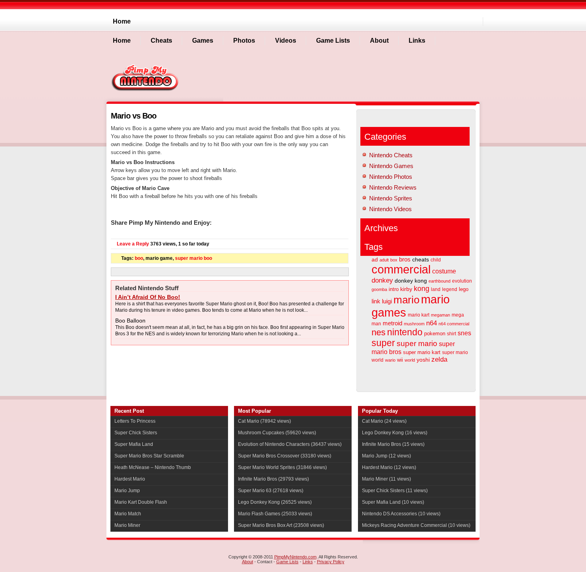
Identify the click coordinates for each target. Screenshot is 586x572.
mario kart (418, 315)
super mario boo (193, 258)
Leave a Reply (133, 244)
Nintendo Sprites (390, 198)
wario (390, 360)
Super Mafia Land (133, 444)
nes (378, 332)
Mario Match (127, 514)
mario (406, 300)
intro (394, 289)
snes (464, 333)
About (247, 561)
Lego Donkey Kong (259, 502)
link (376, 301)
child (436, 260)
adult (384, 259)
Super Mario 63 (254, 490)
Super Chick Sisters (135, 432)
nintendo (405, 332)
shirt (451, 333)
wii (400, 360)
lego (463, 289)
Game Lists (287, 561)
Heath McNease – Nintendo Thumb (152, 467)
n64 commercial (454, 323)
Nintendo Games (391, 165)
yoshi (423, 360)
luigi (387, 301)
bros (405, 259)
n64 (431, 323)
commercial (401, 269)
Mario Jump (127, 490)
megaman (440, 315)
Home (122, 21)
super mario (417, 343)
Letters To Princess (134, 421)
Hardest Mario (129, 479)
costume (444, 271)
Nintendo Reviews (393, 187)
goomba (379, 289)
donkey (382, 280)
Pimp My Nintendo (146, 77)
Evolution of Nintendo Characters (274, 444)
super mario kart (421, 352)
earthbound (439, 281)
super (383, 343)
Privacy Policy (330, 561)
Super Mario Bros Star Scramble (149, 456)
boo (139, 258)
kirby (406, 289)
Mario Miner (127, 525)
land (435, 289)
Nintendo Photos (390, 176)
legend (449, 289)
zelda (439, 359)
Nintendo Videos (390, 209)
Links (308, 561)
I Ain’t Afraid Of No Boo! (147, 297)
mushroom (414, 323)
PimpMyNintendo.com (295, 556)
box (393, 259)
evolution (462, 281)
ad (375, 260)
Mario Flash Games (259, 514)
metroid (392, 323)
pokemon (434, 333)
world (410, 360)
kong (421, 289)
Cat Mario (248, 421)
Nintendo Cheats (391, 155)
